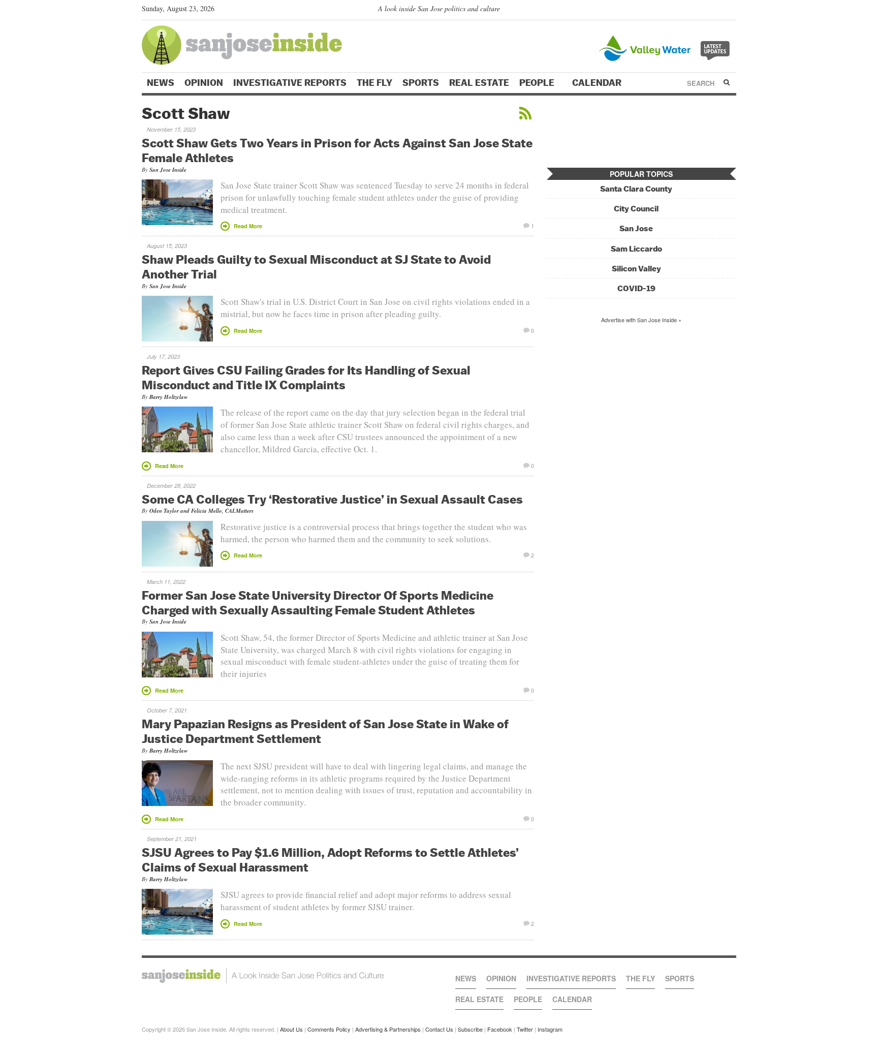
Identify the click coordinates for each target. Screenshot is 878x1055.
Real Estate (479, 82)
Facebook (499, 1029)
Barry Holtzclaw (168, 397)
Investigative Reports (290, 82)
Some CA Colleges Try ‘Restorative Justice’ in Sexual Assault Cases (332, 499)
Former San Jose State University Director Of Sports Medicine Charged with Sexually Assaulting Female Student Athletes (317, 602)
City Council (636, 208)
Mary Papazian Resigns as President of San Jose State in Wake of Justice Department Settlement (325, 731)
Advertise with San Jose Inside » (641, 320)
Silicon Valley (636, 268)
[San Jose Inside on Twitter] (702, 10)
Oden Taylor (164, 511)
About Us (291, 1029)
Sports (420, 82)
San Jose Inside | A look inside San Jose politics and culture (263, 975)
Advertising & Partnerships (388, 1029)
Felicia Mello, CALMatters (222, 511)
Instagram (550, 1029)
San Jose (636, 228)
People (537, 82)
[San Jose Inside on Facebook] (716, 10)
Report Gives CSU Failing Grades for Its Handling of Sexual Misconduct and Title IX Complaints (306, 377)
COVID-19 (636, 288)
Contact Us (439, 1029)
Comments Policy (329, 1029)
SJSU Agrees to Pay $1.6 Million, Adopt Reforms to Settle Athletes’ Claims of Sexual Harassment (330, 860)
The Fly (374, 82)
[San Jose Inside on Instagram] (731, 10)
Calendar (597, 82)
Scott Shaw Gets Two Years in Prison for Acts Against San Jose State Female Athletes (337, 150)
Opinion (203, 82)
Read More (248, 226)
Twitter (525, 1029)
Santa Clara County (636, 189)
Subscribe (470, 1029)
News (160, 82)
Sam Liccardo (636, 249)
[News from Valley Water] (666, 47)
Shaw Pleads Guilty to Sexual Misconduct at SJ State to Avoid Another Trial (316, 267)
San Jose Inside (167, 170)
